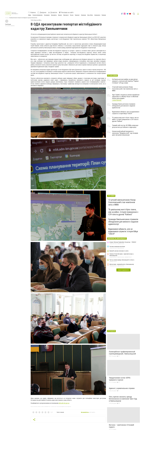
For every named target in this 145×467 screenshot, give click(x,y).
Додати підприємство (38, 15)
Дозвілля (53, 12)
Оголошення (47, 15)
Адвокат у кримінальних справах (122, 388)
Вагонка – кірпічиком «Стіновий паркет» (121, 426)
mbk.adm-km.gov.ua (64, 403)
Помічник (104, 15)
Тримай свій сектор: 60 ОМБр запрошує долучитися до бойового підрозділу (125, 126)
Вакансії (60, 15)
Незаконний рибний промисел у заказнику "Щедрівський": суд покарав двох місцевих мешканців (125, 133)
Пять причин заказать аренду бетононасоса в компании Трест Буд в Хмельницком (123, 399)
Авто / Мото (90, 15)
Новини (33, 12)
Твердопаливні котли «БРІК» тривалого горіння (120, 379)
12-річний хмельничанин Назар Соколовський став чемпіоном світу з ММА (125, 88)
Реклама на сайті (67, 12)
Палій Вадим (8, 24)
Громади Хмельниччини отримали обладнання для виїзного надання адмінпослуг (123, 105)
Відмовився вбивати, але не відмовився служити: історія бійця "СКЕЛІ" (125, 112)
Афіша (29, 15)
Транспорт (77, 15)
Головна (6, 17)
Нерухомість (54, 15)
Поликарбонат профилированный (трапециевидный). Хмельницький (122, 353)
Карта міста (65, 15)
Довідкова (83, 15)
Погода (71, 15)
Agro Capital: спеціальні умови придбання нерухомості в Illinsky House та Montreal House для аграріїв (125, 96)
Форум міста (97, 15)
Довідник (43, 12)
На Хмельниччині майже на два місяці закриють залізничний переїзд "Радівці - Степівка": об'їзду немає (125, 81)
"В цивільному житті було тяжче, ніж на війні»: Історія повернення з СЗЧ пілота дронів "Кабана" (125, 119)
